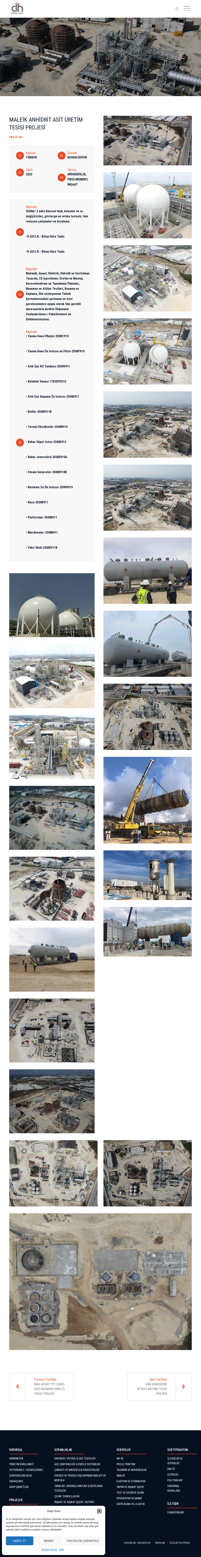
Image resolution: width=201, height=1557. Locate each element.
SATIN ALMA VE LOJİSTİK (131, 1504)
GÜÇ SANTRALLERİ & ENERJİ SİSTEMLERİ (77, 1464)
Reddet (49, 1541)
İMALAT (121, 1475)
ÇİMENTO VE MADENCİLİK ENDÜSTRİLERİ (77, 1469)
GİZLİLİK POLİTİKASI (179, 1542)
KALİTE (171, 1468)
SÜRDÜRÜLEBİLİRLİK (20, 1475)
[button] (99, 1511)
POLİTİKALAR (174, 1480)
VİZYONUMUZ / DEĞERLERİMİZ (26, 1469)
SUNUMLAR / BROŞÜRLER (137, 1542)
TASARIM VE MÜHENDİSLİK (131, 1469)
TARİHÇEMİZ (16, 1481)
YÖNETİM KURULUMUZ (21, 1464)
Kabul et (19, 1541)
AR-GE (120, 1458)
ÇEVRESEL (173, 1474)
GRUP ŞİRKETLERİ (19, 1487)
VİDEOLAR (160, 1542)
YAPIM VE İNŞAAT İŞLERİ (130, 1487)
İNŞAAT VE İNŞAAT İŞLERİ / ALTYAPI (74, 1502)
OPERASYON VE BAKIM (129, 1498)
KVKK (61, 1549)
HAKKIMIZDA (16, 1458)
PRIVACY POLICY (49, 1549)
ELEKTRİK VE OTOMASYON (131, 1481)
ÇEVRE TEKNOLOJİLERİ (66, 1496)
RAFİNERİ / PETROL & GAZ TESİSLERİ (75, 1458)
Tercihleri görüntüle (83, 1541)
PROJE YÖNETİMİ (126, 1464)
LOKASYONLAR (175, 1512)
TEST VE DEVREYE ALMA (130, 1492)
